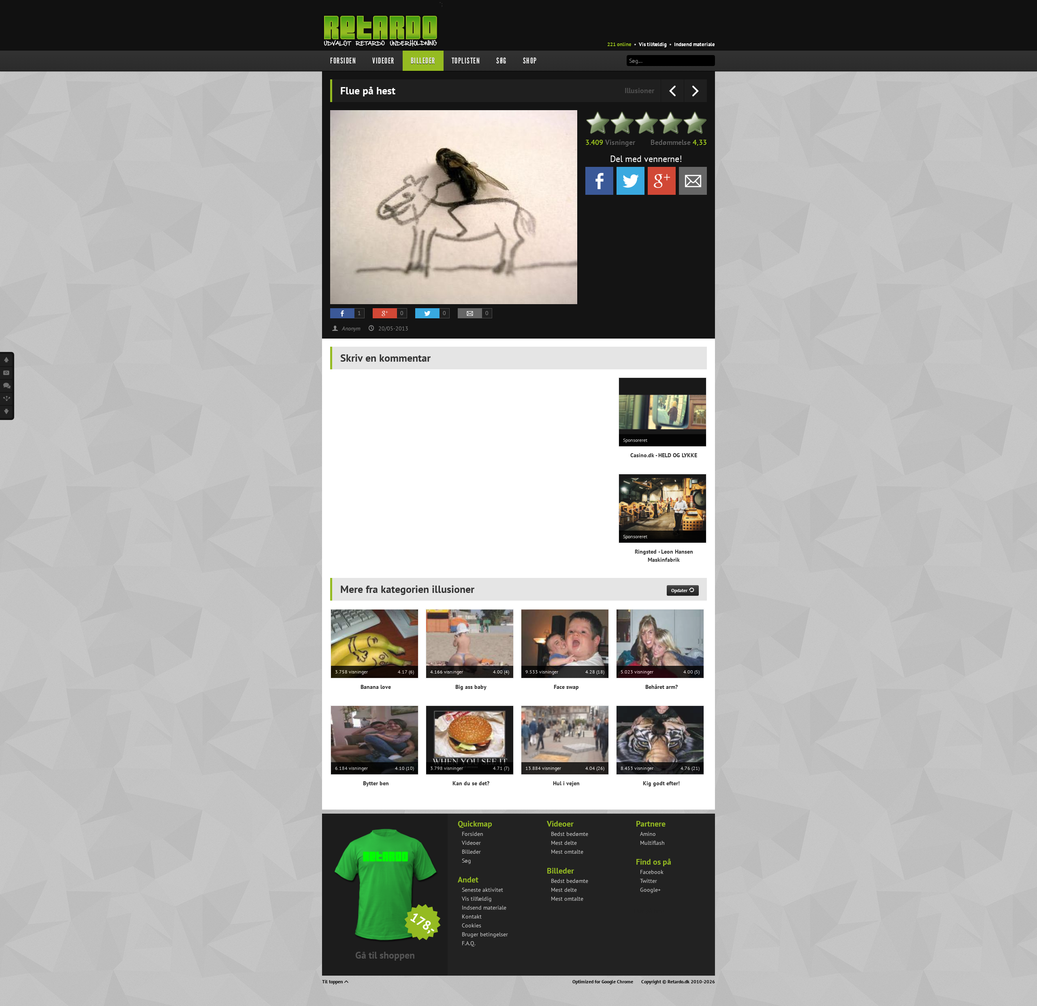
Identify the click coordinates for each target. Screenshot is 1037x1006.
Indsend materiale (694, 44)
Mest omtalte (567, 851)
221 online (619, 44)
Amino (648, 834)
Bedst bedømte (569, 834)
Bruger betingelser (485, 934)
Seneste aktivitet (482, 889)
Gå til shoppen (385, 955)
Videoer (383, 61)
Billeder (423, 61)
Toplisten (466, 61)
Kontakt (472, 916)
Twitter (648, 881)
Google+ (650, 889)
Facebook (652, 872)
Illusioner (639, 90)
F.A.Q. (469, 943)
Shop (530, 61)
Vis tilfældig (653, 44)
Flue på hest (649, 910)
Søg (501, 61)
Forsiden (343, 61)
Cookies (471, 925)
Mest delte (564, 842)
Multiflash (652, 842)
